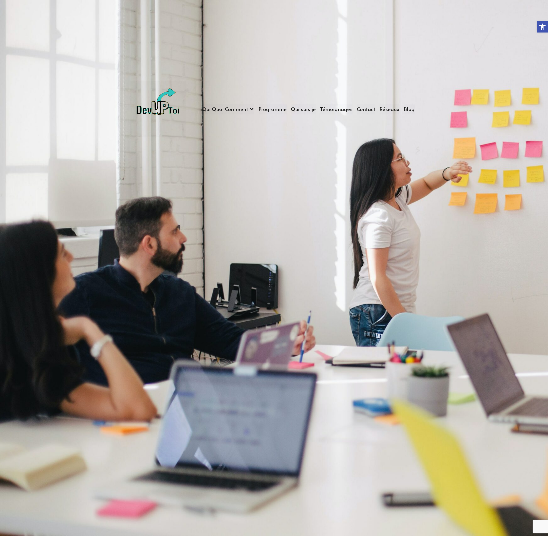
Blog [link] (409, 109)
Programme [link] (273, 109)
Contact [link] (366, 109)
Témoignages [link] (336, 109)
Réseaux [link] (389, 109)
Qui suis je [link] (303, 109)
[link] (158, 109)
